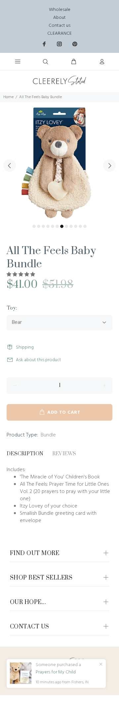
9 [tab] (71, 226)
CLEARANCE (59, 33)
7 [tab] (61, 226)
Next (109, 165)
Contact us (59, 25)
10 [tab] (75, 226)
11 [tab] (80, 226)
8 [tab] (66, 226)
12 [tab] (85, 226)
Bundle (48, 435)
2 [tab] (38, 226)
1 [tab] (34, 226)
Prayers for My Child (56, 672)
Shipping (25, 347)
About (59, 17)
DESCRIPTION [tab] (25, 454)
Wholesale (59, 10)
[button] (21, 275)
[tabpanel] (59, 161)
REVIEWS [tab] (64, 454)
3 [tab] (43, 226)
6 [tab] (57, 226)
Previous (9, 165)
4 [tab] (48, 226)
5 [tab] (52, 226)
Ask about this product (38, 360)
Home (8, 97)
